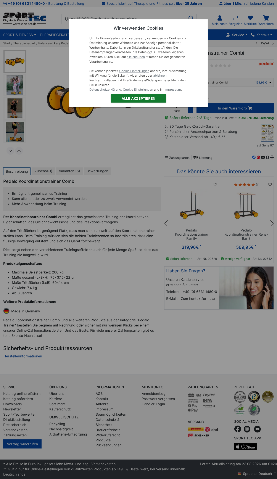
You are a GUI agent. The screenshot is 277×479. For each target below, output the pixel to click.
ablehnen (159, 75)
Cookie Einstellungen (134, 71)
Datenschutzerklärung (105, 89)
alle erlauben (136, 57)
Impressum (172, 89)
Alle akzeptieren (138, 98)
